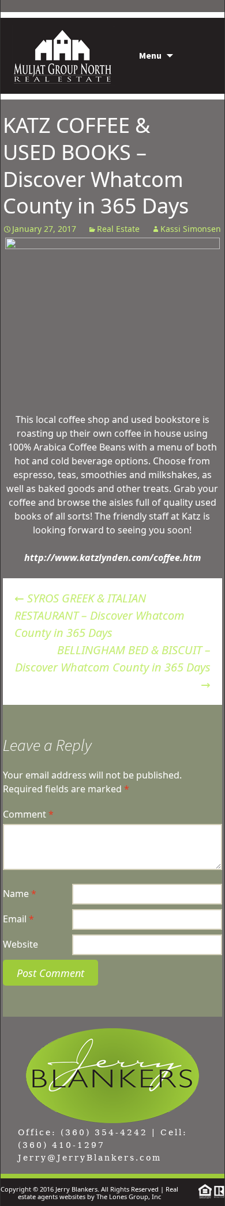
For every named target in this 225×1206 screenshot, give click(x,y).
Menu (150, 55)
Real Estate (118, 228)
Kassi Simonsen (190, 228)
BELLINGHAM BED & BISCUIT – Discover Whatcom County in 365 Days (113, 667)
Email (18, 919)
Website (20, 944)
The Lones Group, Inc (128, 1196)
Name (19, 893)
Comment (28, 814)
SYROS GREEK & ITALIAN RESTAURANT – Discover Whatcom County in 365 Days (99, 615)
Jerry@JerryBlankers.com (90, 1157)
